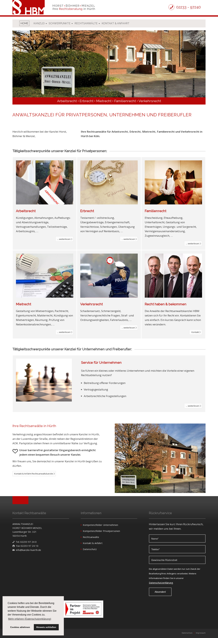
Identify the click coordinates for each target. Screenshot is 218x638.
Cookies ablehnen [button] (20, 627)
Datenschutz (90, 549)
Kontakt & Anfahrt (92, 543)
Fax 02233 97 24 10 (27, 545)
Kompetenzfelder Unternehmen (100, 524)
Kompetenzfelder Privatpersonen (101, 531)
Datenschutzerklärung (161, 582)
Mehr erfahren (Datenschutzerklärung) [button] (29, 619)
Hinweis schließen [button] (46, 627)
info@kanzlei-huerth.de (28, 550)
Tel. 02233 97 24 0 (26, 541)
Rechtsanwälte (91, 537)
